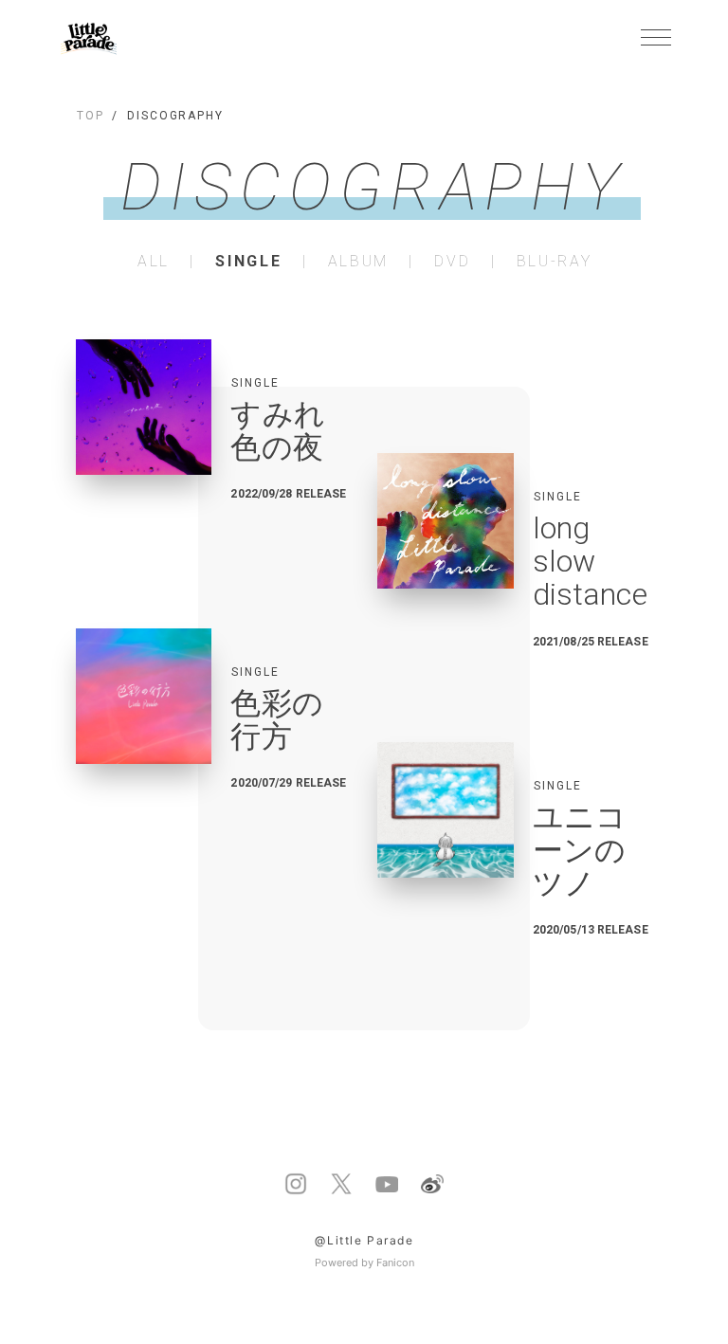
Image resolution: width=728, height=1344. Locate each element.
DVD (452, 261)
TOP (90, 115)
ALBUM (358, 261)
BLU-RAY (554, 261)
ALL (153, 261)
